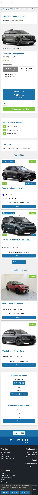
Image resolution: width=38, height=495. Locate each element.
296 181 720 (19, 433)
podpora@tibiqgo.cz (20, 394)
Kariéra (3, 480)
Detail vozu (19, 206)
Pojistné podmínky (6, 477)
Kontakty (4, 482)
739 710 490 (20, 383)
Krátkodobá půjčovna (7, 458)
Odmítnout (14, 492)
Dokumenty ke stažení (8, 475)
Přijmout (5, 492)
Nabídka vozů (5, 456)
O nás (3, 473)
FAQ (2, 454)
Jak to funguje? (6, 452)
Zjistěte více (24, 492)
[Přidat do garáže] (5, 103)
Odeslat (19, 421)
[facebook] (30, 466)
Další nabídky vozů (19, 262)
